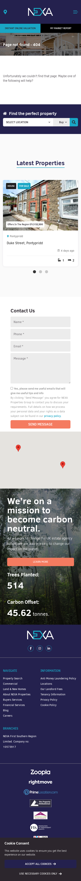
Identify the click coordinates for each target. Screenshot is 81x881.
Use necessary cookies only (38, 873)
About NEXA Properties (17, 694)
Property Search (12, 678)
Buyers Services (12, 700)
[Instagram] (40, 648)
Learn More (40, 562)
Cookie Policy (48, 705)
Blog (5, 710)
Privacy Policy (48, 700)
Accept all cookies (38, 864)
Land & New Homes (14, 689)
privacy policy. (53, 416)
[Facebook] (31, 648)
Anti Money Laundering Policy (58, 678)
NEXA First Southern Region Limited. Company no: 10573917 (19, 741)
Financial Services (14, 705)
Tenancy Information (52, 694)
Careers (7, 716)
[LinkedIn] (49, 648)
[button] (63, 465)
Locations (46, 684)
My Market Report (60, 28)
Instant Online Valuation (20, 28)
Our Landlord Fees (51, 689)
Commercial (10, 684)
